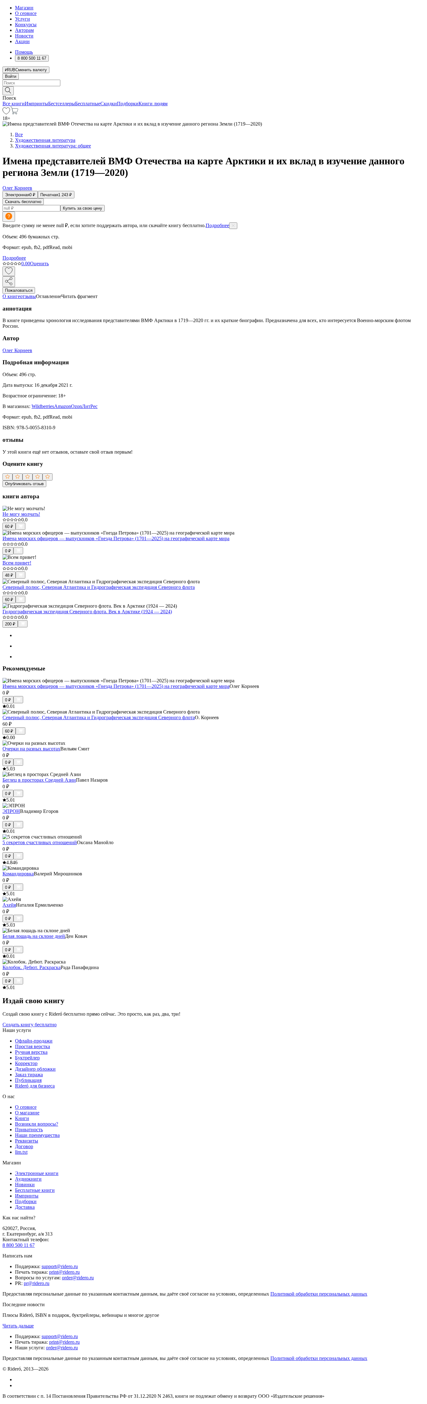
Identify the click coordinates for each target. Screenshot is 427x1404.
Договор (24, 1146)
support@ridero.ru (60, 1266)
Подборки (127, 103)
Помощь (24, 52)
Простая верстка (32, 1046)
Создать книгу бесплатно (30, 1024)
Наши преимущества (37, 1135)
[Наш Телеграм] (17, 1385)
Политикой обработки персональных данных (318, 1294)
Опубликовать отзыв (24, 483)
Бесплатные (87, 103)
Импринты (36, 103)
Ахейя (9, 905)
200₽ (10, 624)
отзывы (28, 296)
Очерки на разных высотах (31, 748)
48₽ (9, 575)
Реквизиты (26, 1140)
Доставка (25, 1207)
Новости (24, 35)
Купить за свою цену (82, 208)
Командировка (18, 873)
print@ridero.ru (64, 1272)
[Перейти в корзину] (14, 112)
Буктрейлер (27, 1057)
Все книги (14, 103)
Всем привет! (17, 562)
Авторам (24, 30)
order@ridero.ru (78, 1277)
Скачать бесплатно (23, 201)
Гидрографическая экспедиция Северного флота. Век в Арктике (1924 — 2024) (87, 611)
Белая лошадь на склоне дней (34, 936)
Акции (22, 41)
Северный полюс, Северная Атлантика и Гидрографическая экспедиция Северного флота (99, 587)
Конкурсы (26, 24)
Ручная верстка (31, 1052)
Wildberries (43, 406)
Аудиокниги (28, 1179)
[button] (213, 90)
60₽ (9, 526)
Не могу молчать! (21, 514)
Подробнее (217, 225)
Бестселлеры (61, 103)
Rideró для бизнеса (35, 1085)
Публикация (28, 1080)
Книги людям (153, 103)
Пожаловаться (19, 290)
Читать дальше (18, 1325)
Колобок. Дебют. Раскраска (32, 967)
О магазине (27, 1112)
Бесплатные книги (35, 1190)
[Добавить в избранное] (9, 271)
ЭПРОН (11, 811)
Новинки (25, 1184)
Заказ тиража (29, 1074)
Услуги (22, 19)
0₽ (8, 551)
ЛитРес (90, 406)
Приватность (29, 1129)
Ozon (76, 406)
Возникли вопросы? (36, 1124)
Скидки (108, 103)
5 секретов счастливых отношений (40, 842)
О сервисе (26, 13)
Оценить (39, 263)
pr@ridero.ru (36, 1283)
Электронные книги (36, 1173)
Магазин (24, 7)
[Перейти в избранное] (6, 112)
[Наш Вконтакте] (18, 1379)
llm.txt (21, 1152)
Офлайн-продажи (34, 1040)
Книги (22, 1118)
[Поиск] (8, 90)
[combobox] (213, 83)
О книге (11, 296)
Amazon (62, 406)
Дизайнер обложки (35, 1069)
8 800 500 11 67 (19, 1245)
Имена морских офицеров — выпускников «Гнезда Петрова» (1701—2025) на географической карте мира (116, 538)
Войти (10, 76)
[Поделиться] (9, 281)
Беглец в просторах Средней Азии (39, 780)
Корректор (26, 1063)
